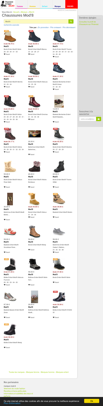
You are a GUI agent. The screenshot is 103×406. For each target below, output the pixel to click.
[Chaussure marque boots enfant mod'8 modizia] (59, 134)
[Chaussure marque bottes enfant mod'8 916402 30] (59, 297)
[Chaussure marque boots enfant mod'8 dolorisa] (34, 101)
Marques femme (32, 372)
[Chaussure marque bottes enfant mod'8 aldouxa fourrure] (10, 264)
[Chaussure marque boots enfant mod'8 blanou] (34, 36)
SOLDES (71, 7)
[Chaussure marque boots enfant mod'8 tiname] (59, 36)
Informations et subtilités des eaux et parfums (18, 394)
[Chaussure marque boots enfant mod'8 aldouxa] (34, 68)
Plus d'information (12, 403)
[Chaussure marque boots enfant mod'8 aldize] (10, 101)
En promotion (43, 27)
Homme (33, 6)
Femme (21, 6)
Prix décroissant (69, 27)
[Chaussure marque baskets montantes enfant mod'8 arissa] (59, 68)
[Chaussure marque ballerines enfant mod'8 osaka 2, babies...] (59, 231)
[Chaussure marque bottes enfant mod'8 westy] (10, 329)
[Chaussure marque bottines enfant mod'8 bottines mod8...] (34, 297)
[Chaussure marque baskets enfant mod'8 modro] (59, 199)
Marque (59, 7)
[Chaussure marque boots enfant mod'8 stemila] (10, 68)
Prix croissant (55, 27)
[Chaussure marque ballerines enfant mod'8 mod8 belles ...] (10, 199)
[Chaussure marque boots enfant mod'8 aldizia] (10, 134)
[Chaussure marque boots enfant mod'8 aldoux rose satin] (10, 166)
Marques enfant (62, 372)
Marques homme (47, 372)
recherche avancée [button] (11, 25)
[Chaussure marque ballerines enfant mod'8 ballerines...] (34, 134)
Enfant (46, 6)
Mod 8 (31, 12)
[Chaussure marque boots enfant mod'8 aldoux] (34, 199)
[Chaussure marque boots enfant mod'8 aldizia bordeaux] (34, 166)
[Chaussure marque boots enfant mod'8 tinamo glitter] (59, 166)
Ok (91, 400)
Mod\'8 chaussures (67, 10)
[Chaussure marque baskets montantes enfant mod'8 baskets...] (59, 101)
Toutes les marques (16, 372)
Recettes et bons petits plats (15, 391)
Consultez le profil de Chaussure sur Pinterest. (89, 22)
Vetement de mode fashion (14, 388)
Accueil (16, 12)
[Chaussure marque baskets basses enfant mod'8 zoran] (10, 297)
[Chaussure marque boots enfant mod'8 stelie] (10, 36)
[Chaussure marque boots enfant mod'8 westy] (34, 231)
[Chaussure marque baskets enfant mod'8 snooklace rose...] (10, 231)
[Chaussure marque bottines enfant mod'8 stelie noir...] (34, 264)
